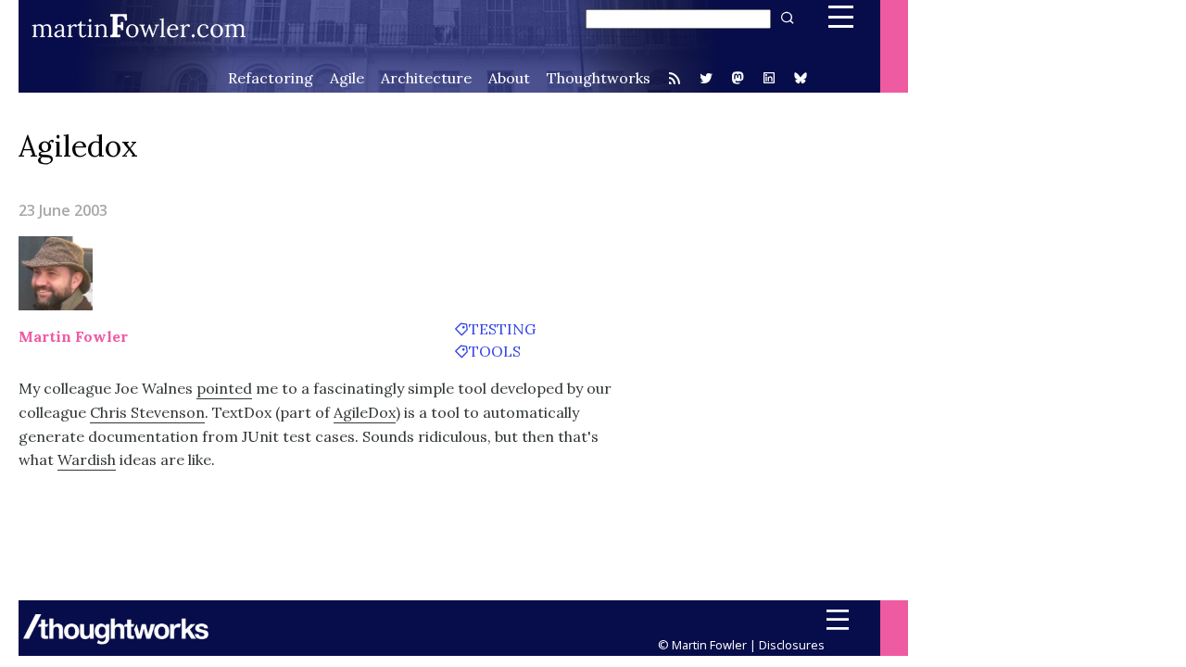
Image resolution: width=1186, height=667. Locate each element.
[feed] (674, 78)
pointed (224, 388)
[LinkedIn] (769, 79)
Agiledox (78, 146)
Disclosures (792, 644)
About (509, 78)
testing (502, 329)
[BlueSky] (800, 79)
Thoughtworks (598, 78)
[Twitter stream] (706, 78)
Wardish (86, 459)
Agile (347, 78)
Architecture (426, 78)
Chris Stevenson (147, 412)
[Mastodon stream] (737, 79)
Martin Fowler (73, 336)
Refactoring (270, 78)
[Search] (786, 18)
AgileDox (365, 412)
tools (495, 351)
